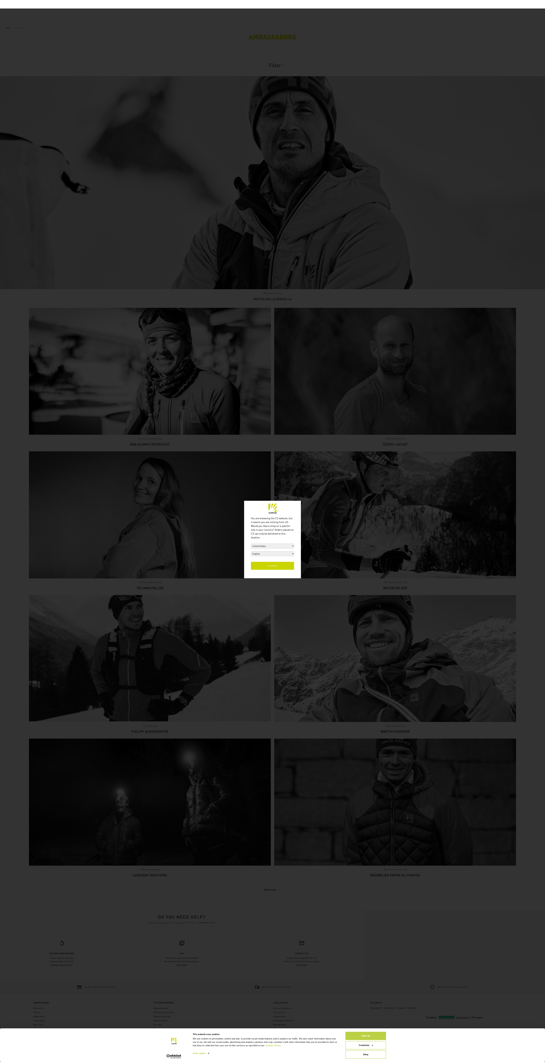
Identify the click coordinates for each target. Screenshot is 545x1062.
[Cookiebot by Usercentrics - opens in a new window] (174, 1056)
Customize (364, 1045)
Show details (199, 1053)
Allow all (365, 1036)
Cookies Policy (273, 1045)
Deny (365, 1054)
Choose (273, 565)
